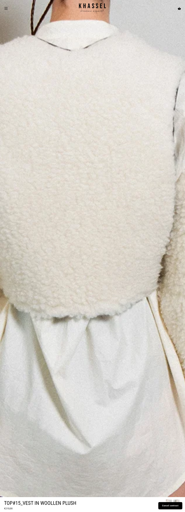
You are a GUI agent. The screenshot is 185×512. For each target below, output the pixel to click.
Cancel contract (170, 505)
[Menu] (6, 9)
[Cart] (179, 8)
